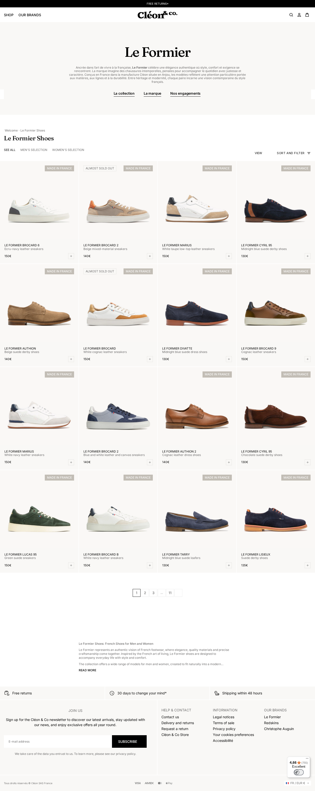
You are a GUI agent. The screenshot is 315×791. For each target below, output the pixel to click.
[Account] (299, 15)
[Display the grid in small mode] (270, 153)
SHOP (9, 15)
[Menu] (307, 759)
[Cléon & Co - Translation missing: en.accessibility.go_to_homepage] (157, 15)
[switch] (299, 772)
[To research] (291, 15)
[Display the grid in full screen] (265, 153)
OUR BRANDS (29, 15)
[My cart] (307, 15)
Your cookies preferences (233, 734)
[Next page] (178, 593)
